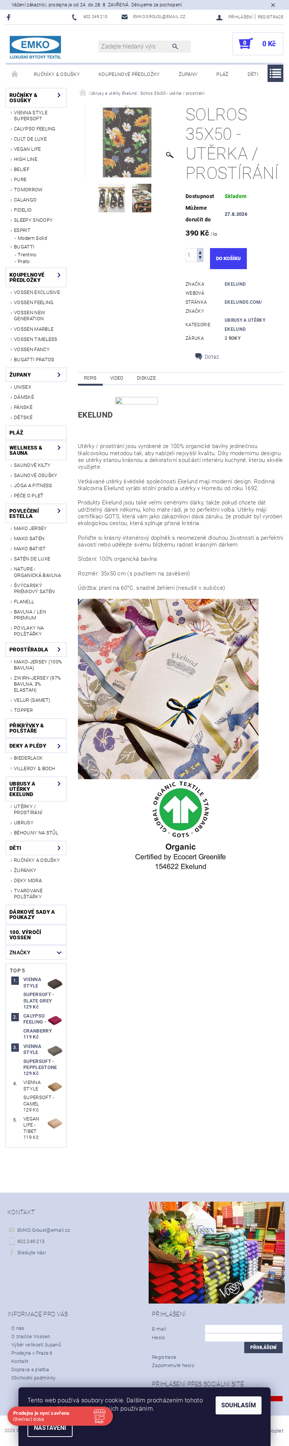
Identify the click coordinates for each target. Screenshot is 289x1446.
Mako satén (29, 538)
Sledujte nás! (31, 1252)
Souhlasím (238, 1405)
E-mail (159, 1329)
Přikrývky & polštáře (26, 728)
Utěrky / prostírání (28, 809)
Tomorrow (28, 189)
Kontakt (19, 1361)
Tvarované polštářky (28, 893)
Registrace (270, 17)
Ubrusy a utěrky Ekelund (22, 789)
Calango (25, 200)
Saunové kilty (32, 465)
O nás (17, 1328)
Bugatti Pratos (34, 359)
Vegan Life (27, 149)
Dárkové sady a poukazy (32, 914)
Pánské (23, 407)
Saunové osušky (35, 475)
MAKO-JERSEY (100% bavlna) (38, 665)
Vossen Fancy (32, 349)
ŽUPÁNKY (25, 870)
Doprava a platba (30, 1369)
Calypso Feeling (35, 129)
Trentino (27, 254)
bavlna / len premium (30, 615)
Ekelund (235, 284)
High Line (25, 159)
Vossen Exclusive (37, 292)
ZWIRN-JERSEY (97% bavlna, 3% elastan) (37, 684)
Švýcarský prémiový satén (34, 588)
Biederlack (28, 758)
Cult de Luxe (30, 139)
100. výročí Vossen (25, 934)
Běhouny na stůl (36, 833)
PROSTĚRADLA (29, 650)
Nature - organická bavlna (37, 572)
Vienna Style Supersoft (30, 115)
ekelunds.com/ (243, 302)
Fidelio (23, 210)
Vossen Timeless (36, 339)
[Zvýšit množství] (200, 251)
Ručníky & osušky (57, 74)
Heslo (158, 1337)
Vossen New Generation (29, 315)
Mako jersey (30, 528)
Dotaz (212, 357)
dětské (23, 417)
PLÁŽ (222, 74)
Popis (90, 378)
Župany (188, 74)
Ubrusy (23, 822)
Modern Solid (32, 238)
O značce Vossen (30, 1336)
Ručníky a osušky (37, 860)
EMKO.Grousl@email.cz (43, 1230)
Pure (20, 179)
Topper (23, 710)
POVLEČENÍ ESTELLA (24, 513)
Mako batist (30, 548)
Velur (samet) (32, 700)
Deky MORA (28, 880)
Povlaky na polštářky (29, 631)
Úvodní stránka (15, 74)
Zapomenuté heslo (173, 1365)
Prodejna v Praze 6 (32, 1353)
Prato (24, 261)
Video (116, 378)
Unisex (22, 387)
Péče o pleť (29, 495)
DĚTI (253, 74)
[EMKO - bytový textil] (35, 48)
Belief (21, 169)
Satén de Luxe (32, 559)
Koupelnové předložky (129, 74)
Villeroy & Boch (34, 768)
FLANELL (24, 601)
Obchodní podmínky (33, 1378)
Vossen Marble (33, 329)
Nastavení (50, 1427)
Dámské (24, 397)
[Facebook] (10, 17)
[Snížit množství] (200, 258)
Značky (19, 952)
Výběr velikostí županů (36, 1345)
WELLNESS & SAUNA (25, 450)
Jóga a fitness (33, 485)
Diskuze (146, 378)
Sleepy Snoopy (33, 220)
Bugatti (24, 247)
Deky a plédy (27, 746)
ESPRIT (22, 230)
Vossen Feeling (33, 302)
